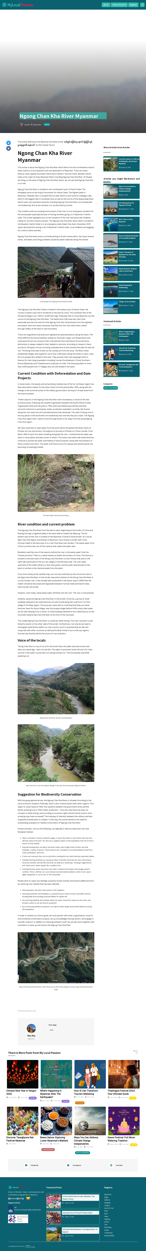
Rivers (52, 1030)
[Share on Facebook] (9, 148)
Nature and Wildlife (111, 388)
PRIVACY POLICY (21, 1246)
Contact (28, 1245)
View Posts (31, 1039)
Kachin (47, 124)
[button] (106, 5)
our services (12, 1246)
